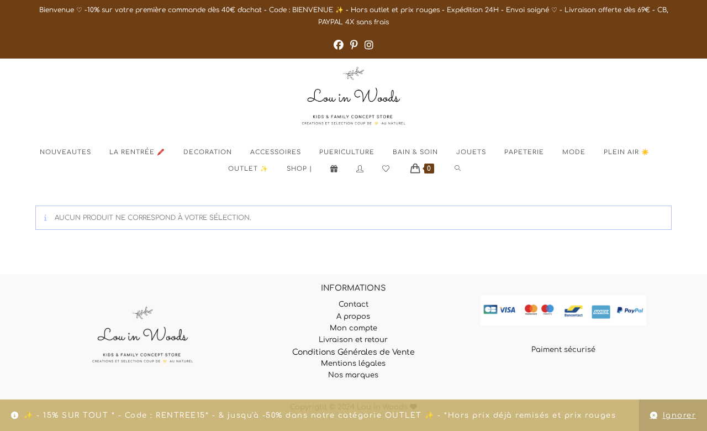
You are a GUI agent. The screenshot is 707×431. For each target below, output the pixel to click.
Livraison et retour (353, 340)
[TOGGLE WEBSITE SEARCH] (467, 169)
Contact (353, 304)
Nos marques (353, 375)
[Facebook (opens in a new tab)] (338, 45)
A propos (353, 316)
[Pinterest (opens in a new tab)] (354, 45)
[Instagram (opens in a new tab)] (369, 45)
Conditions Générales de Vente (353, 352)
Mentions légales (353, 363)
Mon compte (353, 328)
